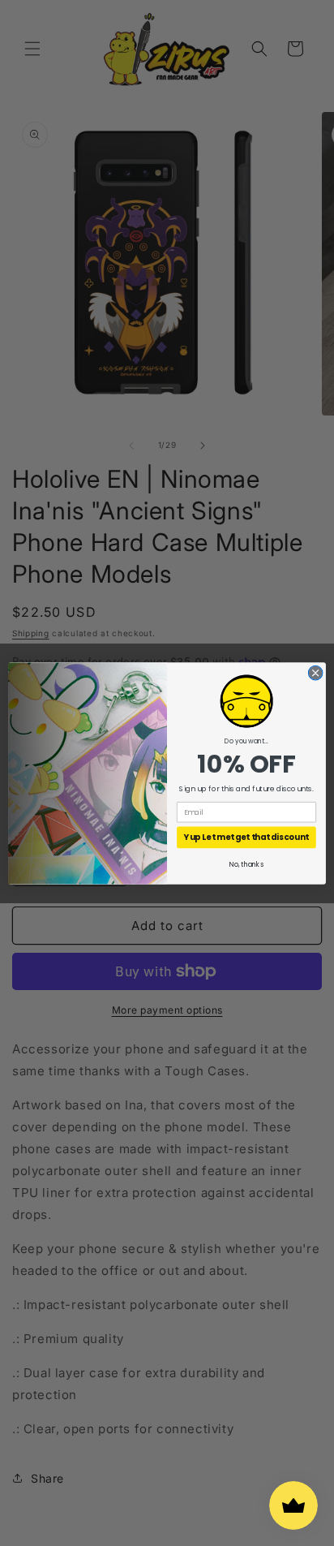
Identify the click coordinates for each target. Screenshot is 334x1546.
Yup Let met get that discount (246, 836)
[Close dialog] (315, 672)
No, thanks (246, 864)
